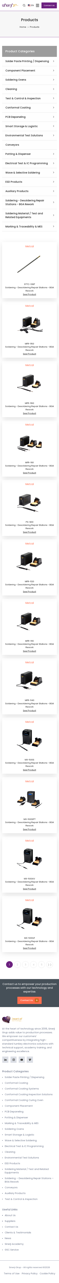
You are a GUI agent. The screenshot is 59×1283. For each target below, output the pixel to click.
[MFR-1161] (29, 443)
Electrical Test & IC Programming (26, 163)
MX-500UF (29, 938)
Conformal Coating (18, 107)
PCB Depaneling (15, 117)
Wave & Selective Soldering (22, 172)
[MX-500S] (29, 740)
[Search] (24, 5)
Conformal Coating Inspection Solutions (29, 1094)
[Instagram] (13, 1059)
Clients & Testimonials (18, 1232)
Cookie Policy (47, 1273)
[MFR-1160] (29, 383)
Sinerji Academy (14, 1244)
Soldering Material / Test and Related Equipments (24, 215)
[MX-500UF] (29, 918)
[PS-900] (29, 502)
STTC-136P (29, 284)
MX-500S (29, 759)
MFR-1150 (29, 343)
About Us (10, 1215)
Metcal (29, 246)
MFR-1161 (29, 462)
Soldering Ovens (15, 79)
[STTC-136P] (29, 265)
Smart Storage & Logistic (21, 126)
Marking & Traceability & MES (23, 226)
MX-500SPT (30, 819)
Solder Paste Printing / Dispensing (27, 61)
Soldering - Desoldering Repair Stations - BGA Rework (24, 202)
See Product (29, 294)
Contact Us (49, 5)
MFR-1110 (29, 640)
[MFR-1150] (29, 324)
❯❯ (50, 964)
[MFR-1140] (29, 681)
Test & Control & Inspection (23, 98)
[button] (38, 5)
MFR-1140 (29, 700)
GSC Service (12, 1249)
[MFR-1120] (29, 562)
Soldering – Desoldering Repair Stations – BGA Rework (29, 1180)
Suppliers (10, 1221)
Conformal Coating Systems (22, 1088)
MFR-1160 (29, 403)
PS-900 (29, 522)
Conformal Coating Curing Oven (24, 1100)
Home (23, 27)
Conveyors (12, 144)
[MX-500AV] (29, 859)
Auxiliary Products (17, 191)
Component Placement (20, 70)
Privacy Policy (30, 1273)
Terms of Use (12, 1273)
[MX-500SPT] (29, 799)
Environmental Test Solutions (24, 135)
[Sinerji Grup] (10, 5)
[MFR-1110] (29, 621)
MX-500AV (29, 878)
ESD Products (13, 182)
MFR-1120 (29, 581)
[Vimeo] (30, 1059)
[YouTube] (22, 1059)
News (8, 1238)
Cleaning (11, 89)
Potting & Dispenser (18, 154)
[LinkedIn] (5, 1059)
